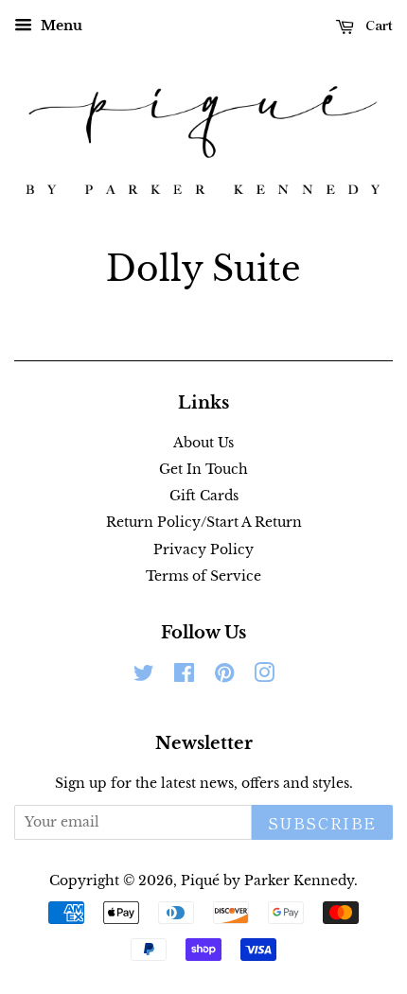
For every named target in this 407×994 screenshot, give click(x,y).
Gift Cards (204, 495)
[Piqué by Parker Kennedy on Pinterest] (224, 676)
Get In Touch (203, 469)
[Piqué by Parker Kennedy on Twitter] (143, 676)
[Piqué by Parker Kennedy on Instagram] (264, 676)
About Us (203, 442)
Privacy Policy (203, 549)
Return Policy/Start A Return (204, 522)
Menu (59, 25)
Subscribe (322, 822)
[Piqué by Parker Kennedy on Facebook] (184, 676)
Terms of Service (203, 575)
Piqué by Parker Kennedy (267, 880)
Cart (377, 24)
